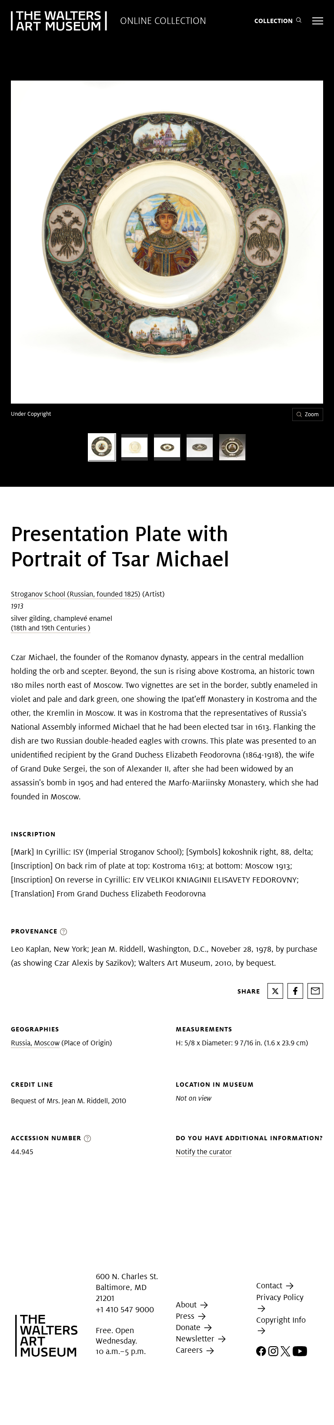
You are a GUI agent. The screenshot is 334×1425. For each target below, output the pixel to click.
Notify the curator (204, 1151)
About (187, 1305)
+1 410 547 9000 (125, 1309)
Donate (189, 1327)
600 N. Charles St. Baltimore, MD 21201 (127, 1287)
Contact (270, 1285)
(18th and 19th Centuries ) (50, 628)
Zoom (312, 414)
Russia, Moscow (35, 1043)
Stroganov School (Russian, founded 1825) (75, 594)
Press (186, 1316)
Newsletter (196, 1339)
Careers (190, 1350)
